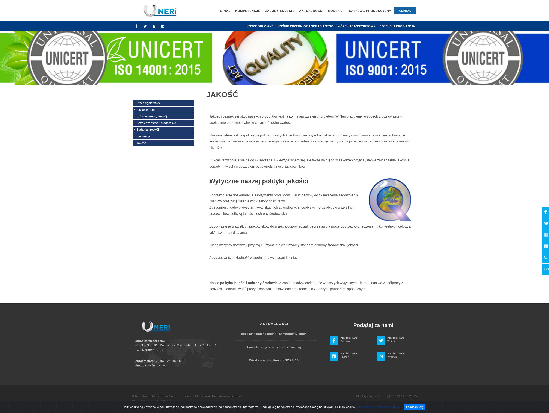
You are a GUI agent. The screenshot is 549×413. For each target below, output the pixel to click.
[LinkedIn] (162, 26)
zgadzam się (414, 406)
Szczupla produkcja (397, 26)
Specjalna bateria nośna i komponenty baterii (274, 333)
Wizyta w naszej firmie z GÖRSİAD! (274, 360)
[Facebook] (136, 26)
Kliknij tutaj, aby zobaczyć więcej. (379, 406)
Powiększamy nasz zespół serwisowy (274, 347)
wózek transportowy (356, 26)
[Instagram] (154, 26)
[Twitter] (145, 26)
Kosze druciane (260, 26)
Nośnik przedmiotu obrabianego (305, 26)
